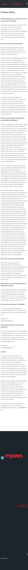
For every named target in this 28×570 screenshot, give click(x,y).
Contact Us (23, 407)
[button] (18, 4)
